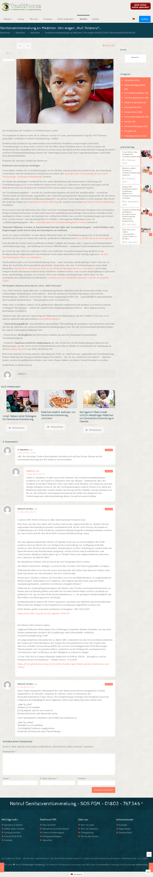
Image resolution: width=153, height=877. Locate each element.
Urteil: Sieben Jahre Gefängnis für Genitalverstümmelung (19, 418)
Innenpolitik (130, 107)
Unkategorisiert (132, 135)
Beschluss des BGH (17, 349)
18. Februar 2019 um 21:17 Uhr (27, 512)
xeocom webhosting (137, 864)
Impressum (125, 828)
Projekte (128, 131)
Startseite (5, 32)
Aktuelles (20, 32)
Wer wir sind (87, 825)
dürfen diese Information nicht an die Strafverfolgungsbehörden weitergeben (54, 268)
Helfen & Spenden (133, 102)
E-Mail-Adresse (49, 778)
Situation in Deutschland (55, 828)
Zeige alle (110, 45)
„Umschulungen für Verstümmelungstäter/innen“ (60, 222)
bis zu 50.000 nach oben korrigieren (93, 238)
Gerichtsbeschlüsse (134, 93)
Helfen (144, 19)
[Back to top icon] (149, 854)
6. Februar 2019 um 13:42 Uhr (35, 474)
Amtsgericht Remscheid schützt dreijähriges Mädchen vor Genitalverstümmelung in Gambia (97, 417)
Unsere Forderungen (53, 832)
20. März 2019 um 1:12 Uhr (26, 687)
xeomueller (104, 864)
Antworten (109, 450)
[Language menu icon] (134, 19)
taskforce (22, 374)
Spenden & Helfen (13, 825)
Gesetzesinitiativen (134, 97)
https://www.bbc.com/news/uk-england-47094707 (44, 613)
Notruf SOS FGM (13, 836)
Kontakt (8, 840)
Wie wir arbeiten (89, 828)
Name (6, 778)
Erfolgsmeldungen (52, 836)
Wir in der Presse (90, 836)
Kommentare (131, 112)
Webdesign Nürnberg (33, 864)
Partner (128, 121)
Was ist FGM (48, 825)
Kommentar (9, 751)
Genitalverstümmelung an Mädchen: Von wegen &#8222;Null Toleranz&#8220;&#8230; (90, 32)
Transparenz (87, 832)
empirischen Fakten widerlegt (43, 202)
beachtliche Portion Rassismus (99, 202)
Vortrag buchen (12, 832)
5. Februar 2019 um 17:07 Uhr (27, 453)
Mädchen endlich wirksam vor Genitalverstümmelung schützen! (58, 415)
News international (134, 116)
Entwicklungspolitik (134, 85)
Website (82, 778)
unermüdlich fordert (49, 319)
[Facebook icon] (148, 868)
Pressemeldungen (133, 126)
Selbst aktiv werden (14, 828)
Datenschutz (125, 832)
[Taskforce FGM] (21, 7)
